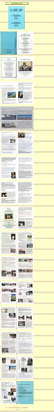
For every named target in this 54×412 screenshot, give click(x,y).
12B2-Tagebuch (17, 409)
